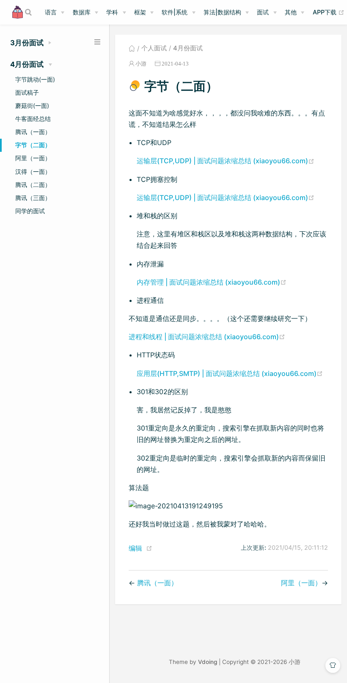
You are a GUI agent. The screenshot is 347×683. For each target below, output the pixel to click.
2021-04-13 (175, 63)
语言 (51, 12)
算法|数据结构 (222, 12)
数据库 (82, 12)
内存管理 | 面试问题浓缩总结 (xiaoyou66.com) (211, 282)
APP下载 (328, 12)
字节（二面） (33, 144)
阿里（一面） (33, 158)
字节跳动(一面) (35, 79)
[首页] (132, 48)
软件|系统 (174, 12)
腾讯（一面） (33, 131)
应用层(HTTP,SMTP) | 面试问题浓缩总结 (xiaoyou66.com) (230, 373)
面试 (263, 12)
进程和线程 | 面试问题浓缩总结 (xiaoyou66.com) (207, 336)
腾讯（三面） (33, 197)
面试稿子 (27, 92)
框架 (140, 12)
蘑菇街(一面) (32, 105)
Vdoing (207, 661)
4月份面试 (188, 48)
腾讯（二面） (33, 184)
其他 (291, 12)
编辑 (135, 548)
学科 (112, 12)
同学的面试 (30, 210)
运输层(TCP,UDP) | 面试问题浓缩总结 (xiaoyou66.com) (225, 160)
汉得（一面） (33, 171)
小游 (140, 63)
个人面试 (154, 48)
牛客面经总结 (33, 118)
